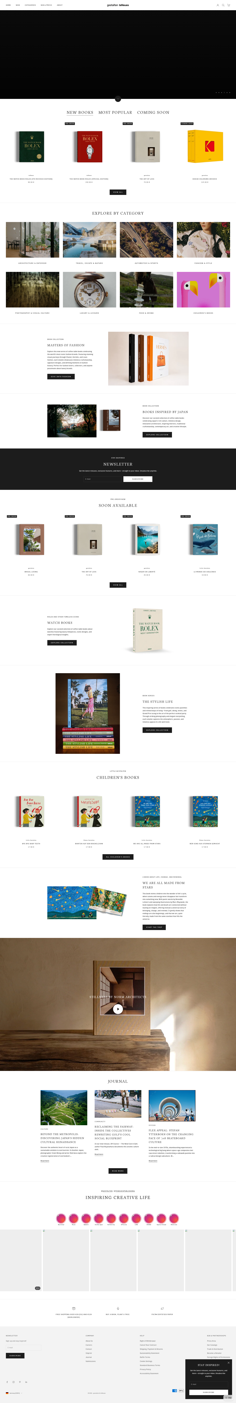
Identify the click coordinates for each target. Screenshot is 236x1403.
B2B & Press (46, 5)
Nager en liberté (147, 572)
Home (8, 5)
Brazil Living (31, 572)
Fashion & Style (203, 263)
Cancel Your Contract (148, 1345)
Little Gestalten (205, 568)
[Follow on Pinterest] (20, 1382)
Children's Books (203, 313)
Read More (118, 1171)
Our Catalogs (212, 1345)
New (18, 5)
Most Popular (115, 112)
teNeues (31, 175)
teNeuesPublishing (125, 1191)
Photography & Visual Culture (32, 313)
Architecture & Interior (32, 263)
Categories (30, 5)
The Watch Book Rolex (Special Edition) (89, 179)
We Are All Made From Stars (146, 844)
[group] (118, 54)
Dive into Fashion (61, 377)
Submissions (91, 1361)
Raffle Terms (145, 1357)
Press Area (211, 1341)
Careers (89, 1345)
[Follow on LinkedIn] (26, 1382)
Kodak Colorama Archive (205, 179)
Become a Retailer (214, 1353)
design (152, 1125)
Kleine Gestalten (89, 840)
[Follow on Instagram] (13, 1382)
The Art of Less (147, 179)
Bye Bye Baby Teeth (31, 844)
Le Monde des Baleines (205, 572)
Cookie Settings (146, 1361)
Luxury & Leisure (89, 313)
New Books (80, 112)
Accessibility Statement (149, 1373)
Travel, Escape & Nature (89, 263)
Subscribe (208, 1392)
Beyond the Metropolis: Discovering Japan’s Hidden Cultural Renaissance (62, 1138)
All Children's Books (118, 857)
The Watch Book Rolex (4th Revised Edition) (31, 179)
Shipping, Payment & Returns (151, 1349)
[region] (118, 54)
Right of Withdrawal (147, 1341)
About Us (89, 1341)
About (60, 5)
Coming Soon (153, 112)
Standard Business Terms (150, 1365)
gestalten (147, 175)
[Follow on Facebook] (7, 1382)
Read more (45, 1161)
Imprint (89, 1353)
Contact (89, 1349)
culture (44, 1129)
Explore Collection (157, 435)
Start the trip (154, 927)
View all (118, 192)
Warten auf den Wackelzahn (89, 844)
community (100, 1121)
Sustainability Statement (149, 1353)
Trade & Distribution (215, 1349)
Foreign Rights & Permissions (218, 1357)
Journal (89, 1357)
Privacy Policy (145, 1369)
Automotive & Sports (146, 263)
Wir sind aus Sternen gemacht (205, 844)
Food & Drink (146, 313)
